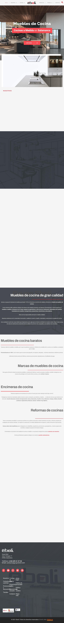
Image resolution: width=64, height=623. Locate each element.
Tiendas (49, 2)
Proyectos (41, 2)
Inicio (6, 2)
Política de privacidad (18, 583)
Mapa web (17, 594)
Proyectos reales (11, 585)
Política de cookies (18, 589)
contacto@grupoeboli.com (16, 563)
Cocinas (21, 2)
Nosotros (13, 2)
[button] (62, 2)
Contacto (57, 2)
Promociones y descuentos (5, 587)
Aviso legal (17, 579)
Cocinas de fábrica (11, 579)
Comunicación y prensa (5, 582)
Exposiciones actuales (11, 590)
